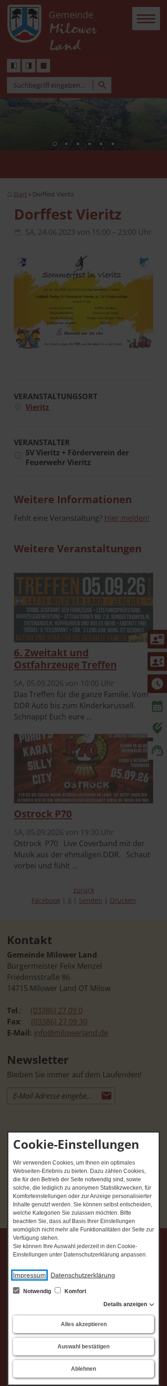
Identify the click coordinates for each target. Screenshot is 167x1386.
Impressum (29, 1275)
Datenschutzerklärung (83, 1275)
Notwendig (37, 1291)
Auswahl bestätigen (83, 1346)
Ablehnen (83, 1369)
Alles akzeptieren (84, 1324)
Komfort (74, 1291)
